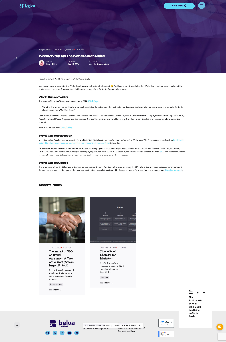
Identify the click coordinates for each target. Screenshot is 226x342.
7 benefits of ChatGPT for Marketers (108, 255)
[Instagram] (62, 333)
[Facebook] (47, 333)
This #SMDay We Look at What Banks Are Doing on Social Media (195, 307)
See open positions (126, 331)
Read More (54, 290)
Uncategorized (52, 50)
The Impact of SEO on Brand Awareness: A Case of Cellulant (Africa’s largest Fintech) (61, 258)
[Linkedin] (76, 333)
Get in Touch (177, 6)
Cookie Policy (130, 326)
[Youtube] (69, 333)
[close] (139, 325)
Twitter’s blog (66, 128)
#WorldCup (93, 101)
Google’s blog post (173, 170)
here (161, 152)
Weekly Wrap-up (67, 50)
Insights (42, 50)
